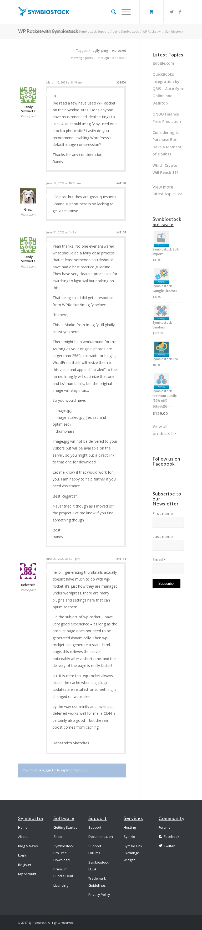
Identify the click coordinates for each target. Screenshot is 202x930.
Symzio (129, 836)
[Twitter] (172, 12)
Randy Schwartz (28, 109)
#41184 (121, 559)
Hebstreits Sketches (71, 742)
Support (94, 827)
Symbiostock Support (94, 31)
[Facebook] (180, 12)
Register (24, 864)
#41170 (121, 183)
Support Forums (94, 849)
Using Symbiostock (126, 31)
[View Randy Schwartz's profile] (28, 101)
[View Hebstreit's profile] (28, 577)
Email (159, 559)
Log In (22, 855)
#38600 (121, 82)
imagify (94, 50)
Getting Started (65, 827)
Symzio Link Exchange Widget (133, 853)
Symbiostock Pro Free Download (63, 853)
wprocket (119, 50)
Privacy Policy (99, 894)
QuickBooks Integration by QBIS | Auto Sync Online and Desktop (168, 89)
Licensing (60, 885)
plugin (105, 50)
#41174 (121, 232)
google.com (163, 63)
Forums (69, 31)
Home (56, 31)
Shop (57, 836)
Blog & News (28, 846)
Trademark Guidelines (97, 881)
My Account (27, 873)
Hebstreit (28, 585)
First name (163, 513)
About (23, 836)
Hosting (130, 827)
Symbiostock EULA (98, 865)
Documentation (100, 836)
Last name (163, 536)
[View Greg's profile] (28, 202)
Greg (28, 209)
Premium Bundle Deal (63, 872)
